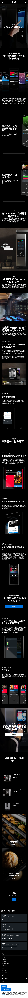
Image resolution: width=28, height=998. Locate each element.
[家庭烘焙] (14, 2)
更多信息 (3, 994)
